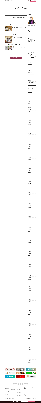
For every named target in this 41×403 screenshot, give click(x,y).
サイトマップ (6, 398)
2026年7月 (29, 111)
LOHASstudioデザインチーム (30, 88)
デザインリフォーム (19, 395)
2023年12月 (29, 168)
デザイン (31, 52)
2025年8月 (29, 131)
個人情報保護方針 (8, 398)
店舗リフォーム (30, 59)
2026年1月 (29, 122)
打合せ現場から (29, 103)
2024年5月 (29, 159)
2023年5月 (29, 181)
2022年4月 (29, 205)
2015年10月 (29, 349)
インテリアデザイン (30, 92)
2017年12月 (29, 301)
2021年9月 (29, 218)
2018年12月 (29, 279)
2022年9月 (29, 196)
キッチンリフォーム (19, 392)
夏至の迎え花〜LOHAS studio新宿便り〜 (32, 72)
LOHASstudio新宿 (31, 42)
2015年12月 (29, 345)
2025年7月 (29, 133)
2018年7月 (29, 288)
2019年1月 (29, 277)
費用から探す (12, 390)
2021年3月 (29, 229)
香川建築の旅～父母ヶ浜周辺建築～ (31, 82)
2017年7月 (29, 310)
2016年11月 (29, 325)
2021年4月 (29, 227)
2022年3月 (29, 207)
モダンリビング (34, 55)
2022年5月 (29, 203)
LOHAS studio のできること (7, 391)
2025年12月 (29, 124)
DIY (28, 38)
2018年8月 (29, 286)
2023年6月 (29, 179)
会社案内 (24, 387)
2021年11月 (29, 214)
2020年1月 (29, 255)
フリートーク (29, 101)
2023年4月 (29, 183)
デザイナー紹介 (6, 394)
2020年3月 (29, 251)
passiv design (34, 43)
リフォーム (32, 57)
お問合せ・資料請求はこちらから (16, 57)
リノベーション (30, 56)
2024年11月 (29, 148)
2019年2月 (29, 275)
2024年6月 (29, 157)
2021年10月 (29, 216)
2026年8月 (29, 109)
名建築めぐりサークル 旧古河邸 (31, 74)
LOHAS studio (8, 1)
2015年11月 (29, 347)
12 (29, 31)
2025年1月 (29, 144)
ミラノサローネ (31, 55)
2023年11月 (29, 170)
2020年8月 (29, 242)
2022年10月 (29, 194)
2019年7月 (29, 266)
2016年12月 (29, 323)
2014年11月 (29, 362)
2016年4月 (29, 338)
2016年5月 (29, 336)
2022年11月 (29, 192)
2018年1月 (29, 299)
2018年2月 (29, 297)
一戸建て (12, 387)
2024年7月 (29, 155)
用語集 (24, 393)
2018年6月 (29, 290)
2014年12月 (29, 360)
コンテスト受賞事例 (13, 389)
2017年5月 (29, 314)
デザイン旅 (29, 99)
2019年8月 (29, 264)
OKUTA (31, 43)
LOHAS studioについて (7, 387)
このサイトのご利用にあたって (12, 398)
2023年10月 (29, 172)
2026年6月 (29, 113)
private (28, 90)
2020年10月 (29, 238)
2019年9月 (29, 262)
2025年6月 (29, 135)
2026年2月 (29, 120)
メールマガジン (25, 388)
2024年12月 (29, 146)
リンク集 (24, 394)
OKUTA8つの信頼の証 (7, 388)
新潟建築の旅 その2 (30, 64)
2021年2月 (29, 231)
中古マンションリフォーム (19, 389)
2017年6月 (29, 312)
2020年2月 (29, 253)
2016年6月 (29, 334)
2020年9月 (29, 240)
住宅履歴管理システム (25, 395)
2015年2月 (29, 358)
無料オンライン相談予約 (32, 387)
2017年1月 (29, 321)
